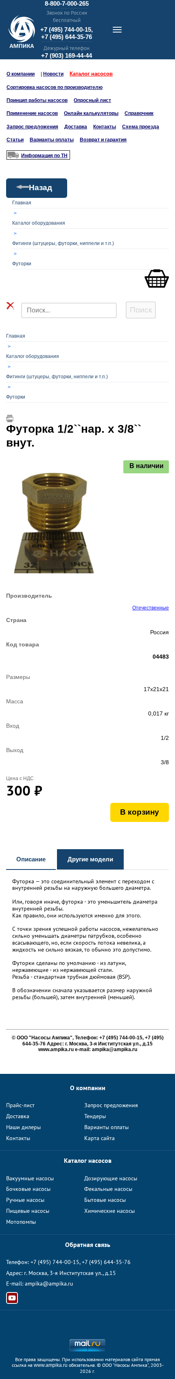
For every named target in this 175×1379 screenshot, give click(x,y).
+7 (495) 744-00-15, (66, 29)
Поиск (141, 310)
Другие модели (90, 859)
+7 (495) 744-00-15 (55, 1262)
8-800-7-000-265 (67, 3)
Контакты (104, 127)
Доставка (75, 127)
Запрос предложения (32, 127)
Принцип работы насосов (37, 100)
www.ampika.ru (51, 1365)
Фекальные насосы (108, 1189)
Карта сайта (99, 1138)
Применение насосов (32, 113)
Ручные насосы (25, 1199)
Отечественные (150, 608)
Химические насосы (109, 1210)
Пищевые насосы (27, 1210)
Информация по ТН (44, 155)
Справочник (139, 113)
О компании (21, 74)
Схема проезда (140, 127)
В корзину (139, 812)
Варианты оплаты (52, 140)
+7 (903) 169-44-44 (66, 55)
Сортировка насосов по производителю (55, 87)
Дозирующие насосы (110, 1178)
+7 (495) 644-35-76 (66, 36)
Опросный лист (92, 100)
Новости (53, 74)
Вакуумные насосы (30, 1178)
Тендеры (95, 1116)
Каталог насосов (91, 74)
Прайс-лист (20, 1105)
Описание (31, 859)
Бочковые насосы (28, 1189)
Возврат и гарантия (103, 140)
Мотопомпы (21, 1221)
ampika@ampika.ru (49, 1283)
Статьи (15, 140)
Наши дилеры (23, 1127)
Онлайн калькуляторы (91, 113)
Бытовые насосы (105, 1199)
